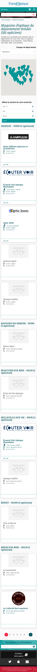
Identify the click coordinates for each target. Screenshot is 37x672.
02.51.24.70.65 (10, 449)
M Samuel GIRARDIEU (13, 226)
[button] (27, 75)
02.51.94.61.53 (10, 230)
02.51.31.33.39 (10, 193)
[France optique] (18, 3)
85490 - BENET (10, 526)
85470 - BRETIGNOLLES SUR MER (15, 611)
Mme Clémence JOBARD (13, 445)
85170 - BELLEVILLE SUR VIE (14, 447)
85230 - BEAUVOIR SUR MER (14, 396)
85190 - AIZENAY (10, 151)
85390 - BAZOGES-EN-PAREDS (14, 349)
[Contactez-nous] (31, 660)
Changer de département (26, 47)
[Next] (30, 634)
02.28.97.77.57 (10, 153)
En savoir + (24, 670)
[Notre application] (18, 660)
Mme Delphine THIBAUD (13, 189)
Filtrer (5, 121)
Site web (5, 164)
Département (5, 52)
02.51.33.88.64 (10, 613)
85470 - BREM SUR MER (12, 573)
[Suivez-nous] (6, 660)
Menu (4, 9)
